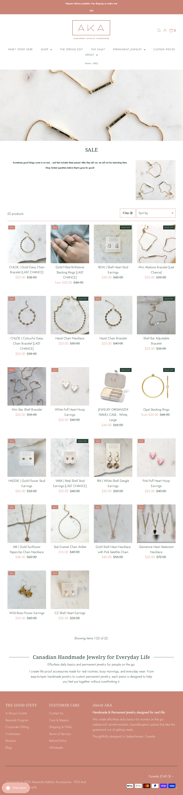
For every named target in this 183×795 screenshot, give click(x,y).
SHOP (45, 49)
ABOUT (90, 54)
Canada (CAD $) (160, 776)
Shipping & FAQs (60, 727)
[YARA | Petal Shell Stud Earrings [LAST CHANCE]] (70, 457)
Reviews (11, 740)
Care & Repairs (59, 720)
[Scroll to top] (175, 787)
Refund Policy (58, 740)
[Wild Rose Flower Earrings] (26, 589)
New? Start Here (20, 49)
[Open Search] (159, 30)
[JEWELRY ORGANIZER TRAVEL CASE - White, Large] (113, 386)
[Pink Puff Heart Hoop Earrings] (156, 457)
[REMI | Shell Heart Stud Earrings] (113, 244)
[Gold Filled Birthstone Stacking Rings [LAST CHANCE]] (70, 244)
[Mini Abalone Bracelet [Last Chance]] (156, 244)
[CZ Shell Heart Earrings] (70, 589)
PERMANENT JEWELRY (128, 49)
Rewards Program (17, 720)
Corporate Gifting (17, 727)
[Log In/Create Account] (165, 30)
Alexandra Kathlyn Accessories (51, 782)
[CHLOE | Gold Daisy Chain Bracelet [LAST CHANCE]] (26, 244)
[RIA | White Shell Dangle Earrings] (113, 457)
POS (77, 782)
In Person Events (16, 713)
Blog (9, 747)
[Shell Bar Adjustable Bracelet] (156, 315)
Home (88, 63)
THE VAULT (98, 49)
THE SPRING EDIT (71, 49)
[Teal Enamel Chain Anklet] (70, 523)
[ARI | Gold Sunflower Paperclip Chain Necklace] (26, 523)
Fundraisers (13, 734)
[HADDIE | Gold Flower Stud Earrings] (26, 457)
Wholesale (56, 747)
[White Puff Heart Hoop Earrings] (70, 386)
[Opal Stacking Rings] (156, 386)
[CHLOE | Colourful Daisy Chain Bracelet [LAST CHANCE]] (26, 315)
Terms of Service (60, 734)
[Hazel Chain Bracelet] (113, 315)
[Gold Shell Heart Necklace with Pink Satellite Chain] (113, 523)
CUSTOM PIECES (164, 49)
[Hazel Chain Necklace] (70, 315)
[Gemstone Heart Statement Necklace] (156, 523)
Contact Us (56, 713)
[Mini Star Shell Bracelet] (26, 386)
